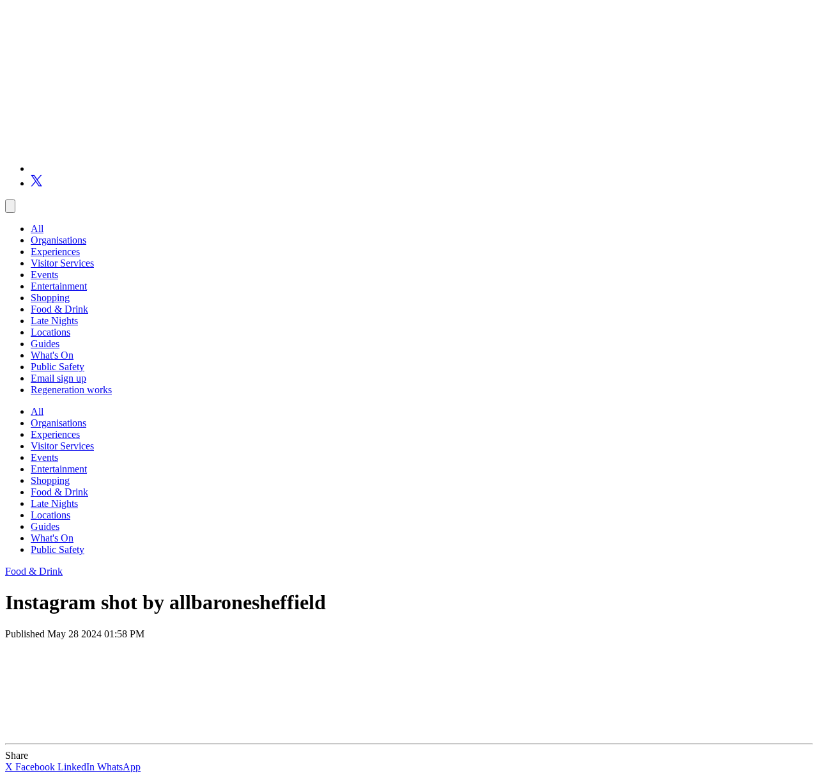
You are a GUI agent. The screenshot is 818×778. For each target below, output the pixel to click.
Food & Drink (59, 309)
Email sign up (58, 378)
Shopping (50, 297)
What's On (52, 355)
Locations (50, 332)
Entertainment (59, 286)
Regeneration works (71, 389)
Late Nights (54, 320)
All (37, 228)
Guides (45, 343)
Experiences (55, 251)
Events (44, 274)
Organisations (58, 240)
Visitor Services (62, 263)
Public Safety (57, 366)
